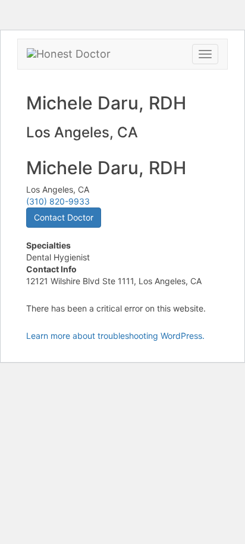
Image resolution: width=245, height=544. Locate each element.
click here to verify (77, 211)
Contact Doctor (63, 217)
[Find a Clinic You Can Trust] (69, 54)
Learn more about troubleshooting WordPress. (115, 336)
